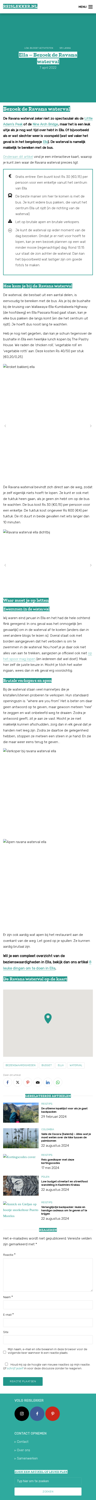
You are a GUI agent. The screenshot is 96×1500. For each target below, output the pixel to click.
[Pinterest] (52, 1414)
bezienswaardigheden (20, 1065)
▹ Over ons (22, 1450)
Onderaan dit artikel (18, 157)
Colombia (47, 1129)
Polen (45, 1176)
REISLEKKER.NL (20, 6)
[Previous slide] (5, 426)
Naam (8, 1297)
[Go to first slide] (90, 426)
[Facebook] (37, 1414)
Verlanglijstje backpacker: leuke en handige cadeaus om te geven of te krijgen (64, 1210)
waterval (76, 1065)
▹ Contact (21, 1442)
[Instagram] (22, 1414)
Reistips (46, 1103)
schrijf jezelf (15, 1368)
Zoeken (48, 1491)
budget (47, 1065)
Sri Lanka (65, 48)
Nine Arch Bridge (45, 124)
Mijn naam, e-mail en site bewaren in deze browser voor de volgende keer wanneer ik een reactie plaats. (47, 1351)
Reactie (9, 1255)
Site (5, 1332)
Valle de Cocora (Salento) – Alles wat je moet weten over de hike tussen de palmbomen (66, 1137)
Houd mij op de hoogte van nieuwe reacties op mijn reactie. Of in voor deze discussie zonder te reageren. (46, 1366)
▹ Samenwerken (26, 1458)
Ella (45, 142)
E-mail (8, 1315)
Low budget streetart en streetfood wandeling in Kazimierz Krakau (64, 1183)
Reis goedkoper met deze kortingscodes (57, 1161)
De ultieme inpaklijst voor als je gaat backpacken (64, 1110)
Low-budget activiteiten (38, 48)
